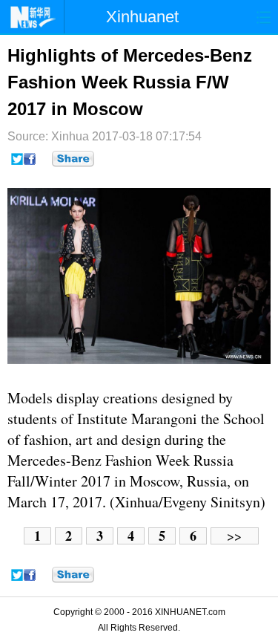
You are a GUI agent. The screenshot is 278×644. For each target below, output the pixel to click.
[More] (73, 159)
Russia (213, 460)
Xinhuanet (142, 16)
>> (234, 535)
